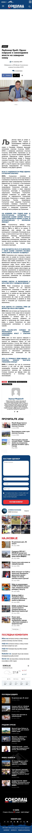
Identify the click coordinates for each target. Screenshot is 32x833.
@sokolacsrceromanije (14, 510)
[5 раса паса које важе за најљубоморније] (6, 565)
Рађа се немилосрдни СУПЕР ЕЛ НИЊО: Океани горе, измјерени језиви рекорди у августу (21, 586)
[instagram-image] (6, 519)
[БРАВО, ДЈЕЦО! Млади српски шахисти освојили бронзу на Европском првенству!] (6, 608)
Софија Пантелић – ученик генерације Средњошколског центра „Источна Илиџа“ (20, 748)
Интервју (5, 46)
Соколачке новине (7, 384)
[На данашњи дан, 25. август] (6, 544)
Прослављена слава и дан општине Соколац (21, 432)
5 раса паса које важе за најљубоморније (21, 563)
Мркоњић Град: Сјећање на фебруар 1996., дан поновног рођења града (20, 730)
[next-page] (6, 451)
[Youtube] (27, 822)
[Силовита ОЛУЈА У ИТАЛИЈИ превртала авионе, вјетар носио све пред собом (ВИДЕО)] (6, 554)
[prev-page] (3, 451)
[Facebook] (14, 411)
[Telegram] (17, 822)
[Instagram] (8, 822)
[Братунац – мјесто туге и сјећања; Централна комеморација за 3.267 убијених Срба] (6, 739)
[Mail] (17, 411)
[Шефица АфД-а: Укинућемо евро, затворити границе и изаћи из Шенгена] (6, 598)
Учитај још (15, 629)
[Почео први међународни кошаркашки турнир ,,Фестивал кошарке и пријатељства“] (6, 619)
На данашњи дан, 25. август (19, 543)
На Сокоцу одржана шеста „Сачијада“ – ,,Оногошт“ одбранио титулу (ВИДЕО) (20, 762)
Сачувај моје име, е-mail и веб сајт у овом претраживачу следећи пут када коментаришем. (15, 495)
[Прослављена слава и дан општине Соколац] (6, 434)
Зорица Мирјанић (16, 399)
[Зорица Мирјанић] (16, 392)
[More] (22, 75)
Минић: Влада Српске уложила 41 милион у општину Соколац (19, 424)
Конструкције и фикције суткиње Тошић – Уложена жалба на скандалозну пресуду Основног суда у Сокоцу (21, 443)
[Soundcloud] (14, 822)
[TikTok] (21, 822)
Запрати (26, 511)
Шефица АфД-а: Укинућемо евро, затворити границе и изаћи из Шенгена (19, 597)
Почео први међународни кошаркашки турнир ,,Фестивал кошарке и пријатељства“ (20, 620)
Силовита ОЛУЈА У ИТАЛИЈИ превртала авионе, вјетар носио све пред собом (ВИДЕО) (21, 553)
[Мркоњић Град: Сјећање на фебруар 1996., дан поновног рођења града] (6, 731)
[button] (30, 2)
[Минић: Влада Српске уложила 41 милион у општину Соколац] (6, 425)
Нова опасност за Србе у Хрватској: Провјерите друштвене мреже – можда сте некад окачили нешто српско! (21, 575)
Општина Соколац (22, 381)
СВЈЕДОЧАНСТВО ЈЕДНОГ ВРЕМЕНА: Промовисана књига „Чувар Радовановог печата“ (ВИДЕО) (21, 783)
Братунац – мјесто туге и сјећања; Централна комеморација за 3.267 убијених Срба (19, 739)
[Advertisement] (16, 26)
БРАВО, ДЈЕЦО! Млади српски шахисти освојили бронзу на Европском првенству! (20, 608)
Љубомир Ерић (12, 381)
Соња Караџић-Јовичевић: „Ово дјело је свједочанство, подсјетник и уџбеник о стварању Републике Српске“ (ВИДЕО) (20, 772)
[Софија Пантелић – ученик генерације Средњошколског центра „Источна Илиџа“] (6, 749)
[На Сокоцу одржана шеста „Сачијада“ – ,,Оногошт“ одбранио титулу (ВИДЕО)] (6, 763)
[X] (24, 822)
